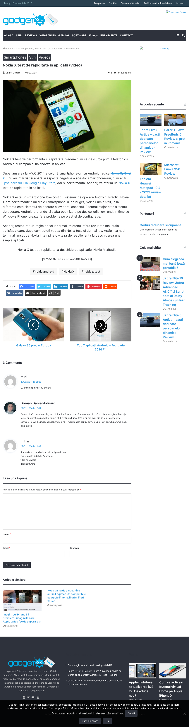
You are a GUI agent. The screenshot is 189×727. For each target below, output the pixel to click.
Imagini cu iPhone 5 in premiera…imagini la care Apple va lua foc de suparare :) (22, 618)
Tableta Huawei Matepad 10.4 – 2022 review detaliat (150, 187)
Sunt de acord (90, 720)
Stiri (15, 48)
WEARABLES (47, 35)
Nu (107, 720)
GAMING (63, 35)
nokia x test (92, 271)
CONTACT (126, 35)
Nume (7, 534)
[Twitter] (29, 697)
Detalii (131, 713)
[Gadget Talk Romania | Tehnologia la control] (30, 18)
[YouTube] (34, 697)
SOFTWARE (79, 35)
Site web (74, 548)
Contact (180, 3)
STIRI (19, 35)
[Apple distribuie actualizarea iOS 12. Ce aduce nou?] (142, 671)
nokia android (44, 271)
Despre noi (99, 3)
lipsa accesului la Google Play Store (29, 183)
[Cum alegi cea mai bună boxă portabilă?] (150, 264)
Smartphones (26, 48)
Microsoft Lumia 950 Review (172, 169)
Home (8, 48)
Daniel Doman (13, 72)
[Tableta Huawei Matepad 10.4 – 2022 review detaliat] (151, 169)
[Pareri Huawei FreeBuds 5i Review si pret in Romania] (175, 120)
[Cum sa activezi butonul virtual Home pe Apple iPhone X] (172, 671)
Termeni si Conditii (130, 3)
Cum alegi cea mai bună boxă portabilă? (174, 263)
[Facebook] (25, 697)
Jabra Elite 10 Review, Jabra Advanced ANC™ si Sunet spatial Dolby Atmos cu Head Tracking (174, 291)
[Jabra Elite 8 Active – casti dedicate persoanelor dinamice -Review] (151, 120)
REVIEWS (31, 35)
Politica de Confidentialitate (158, 3)
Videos (93, 35)
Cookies (113, 3)
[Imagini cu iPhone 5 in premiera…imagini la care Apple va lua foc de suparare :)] (22, 600)
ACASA (8, 35)
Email (6, 548)
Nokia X (124, 183)
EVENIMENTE (108, 35)
